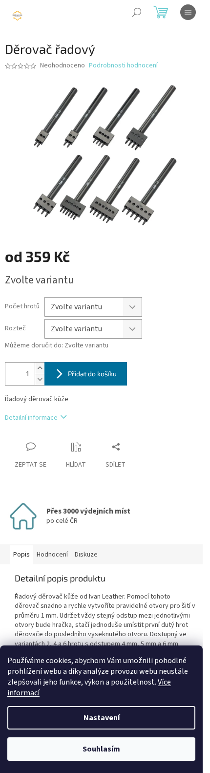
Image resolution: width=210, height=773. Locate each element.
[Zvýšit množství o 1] (39, 368)
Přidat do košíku (92, 373)
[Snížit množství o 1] (39, 379)
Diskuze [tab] (86, 554)
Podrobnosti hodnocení (123, 65)
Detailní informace (31, 418)
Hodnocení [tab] (52, 554)
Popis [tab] (21, 554)
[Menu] (188, 12)
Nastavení (102, 717)
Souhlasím (101, 749)
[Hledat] (137, 12)
